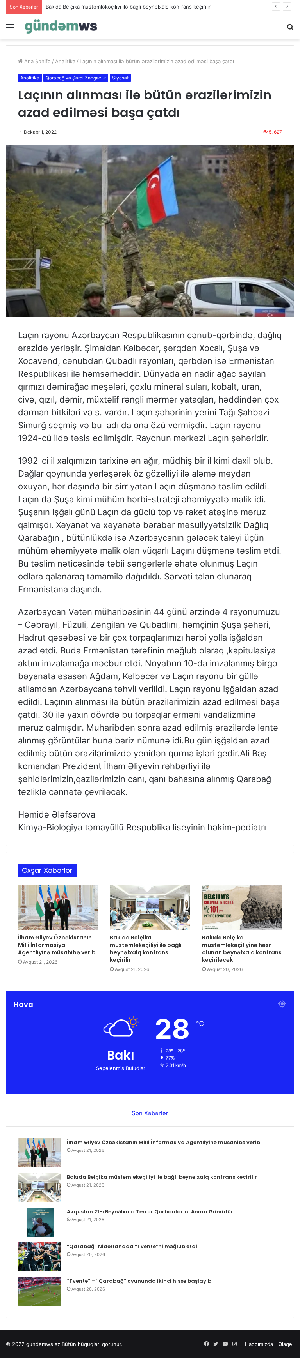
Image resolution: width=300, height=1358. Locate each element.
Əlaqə (285, 1344)
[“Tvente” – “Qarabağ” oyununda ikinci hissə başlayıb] (39, 1291)
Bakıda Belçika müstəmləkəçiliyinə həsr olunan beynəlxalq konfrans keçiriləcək (242, 949)
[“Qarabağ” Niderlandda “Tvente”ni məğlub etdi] (39, 1256)
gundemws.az (43, 1344)
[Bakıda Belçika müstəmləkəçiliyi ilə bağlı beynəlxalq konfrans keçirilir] (150, 907)
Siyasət (120, 78)
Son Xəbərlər (150, 1113)
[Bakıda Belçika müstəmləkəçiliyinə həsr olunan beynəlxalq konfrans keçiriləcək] (242, 907)
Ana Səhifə (37, 61)
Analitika (65, 61)
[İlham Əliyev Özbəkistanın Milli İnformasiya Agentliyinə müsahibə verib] (58, 907)
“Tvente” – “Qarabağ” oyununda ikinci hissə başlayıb (139, 1281)
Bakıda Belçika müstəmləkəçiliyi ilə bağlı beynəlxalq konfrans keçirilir (128, 7)
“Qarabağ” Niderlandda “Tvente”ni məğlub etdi (132, 1246)
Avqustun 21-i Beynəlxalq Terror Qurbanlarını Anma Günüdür (150, 1211)
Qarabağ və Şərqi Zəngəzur (76, 78)
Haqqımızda (259, 1344)
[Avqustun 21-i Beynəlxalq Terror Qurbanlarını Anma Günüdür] (39, 1222)
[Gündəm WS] (61, 26)
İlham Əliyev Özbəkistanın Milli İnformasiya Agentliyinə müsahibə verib (57, 945)
